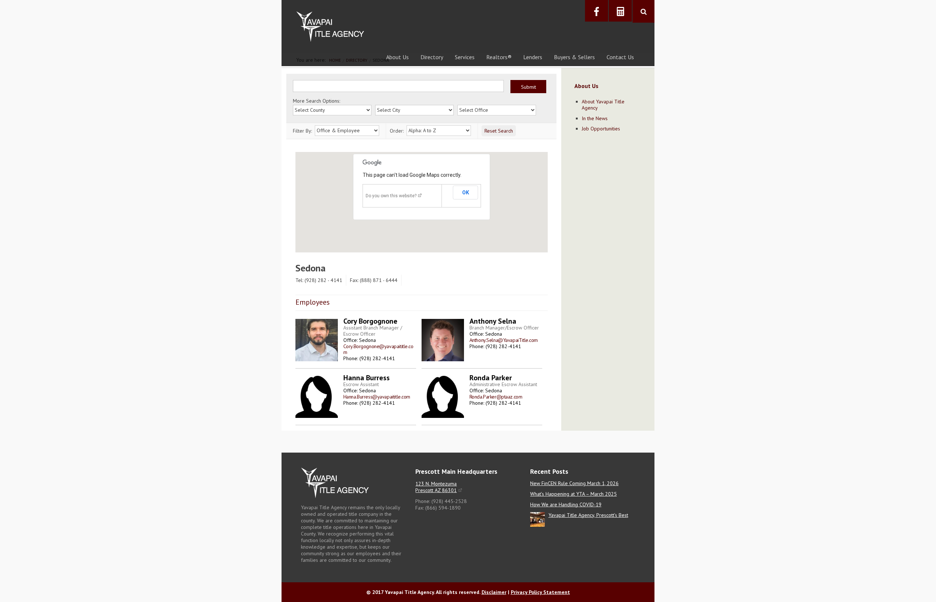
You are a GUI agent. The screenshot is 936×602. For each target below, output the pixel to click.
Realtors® (499, 57)
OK (465, 192)
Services (465, 57)
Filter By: (302, 130)
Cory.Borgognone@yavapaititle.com (378, 349)
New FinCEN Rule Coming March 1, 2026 (574, 483)
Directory (431, 57)
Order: (397, 130)
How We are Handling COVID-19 (565, 504)
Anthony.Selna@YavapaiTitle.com (503, 340)
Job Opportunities (601, 128)
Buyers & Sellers (574, 57)
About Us (397, 57)
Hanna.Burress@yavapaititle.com (376, 396)
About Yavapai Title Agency (603, 104)
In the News (595, 118)
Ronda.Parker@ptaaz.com (495, 396)
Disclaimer (494, 592)
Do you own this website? (391, 195)
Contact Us (620, 57)
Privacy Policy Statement (540, 592)
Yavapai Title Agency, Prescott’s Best (588, 515)
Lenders (532, 57)
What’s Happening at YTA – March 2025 (573, 494)
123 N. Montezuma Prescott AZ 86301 (436, 487)
